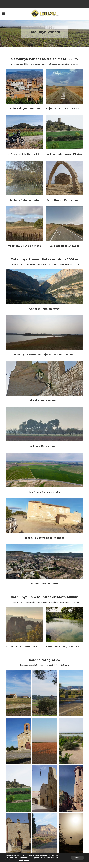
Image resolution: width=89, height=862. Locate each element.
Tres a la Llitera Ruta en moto (45, 537)
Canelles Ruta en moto (44, 308)
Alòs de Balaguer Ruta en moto (27, 108)
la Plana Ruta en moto (44, 446)
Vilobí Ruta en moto (44, 583)
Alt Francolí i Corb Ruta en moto (27, 646)
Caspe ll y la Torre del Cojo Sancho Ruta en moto (44, 354)
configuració (24, 860)
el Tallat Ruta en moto (45, 400)
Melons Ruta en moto (24, 200)
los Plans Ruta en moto (44, 492)
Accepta (77, 858)
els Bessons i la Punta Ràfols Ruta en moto (35, 154)
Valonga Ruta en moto (64, 245)
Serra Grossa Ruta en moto (64, 200)
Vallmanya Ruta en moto (24, 245)
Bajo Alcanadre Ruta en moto (65, 108)
